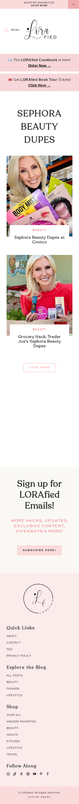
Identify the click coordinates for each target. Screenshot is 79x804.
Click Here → (39, 85)
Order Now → (39, 66)
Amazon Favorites (21, 721)
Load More (39, 367)
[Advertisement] (39, 427)
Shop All (14, 715)
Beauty (39, 230)
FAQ (9, 649)
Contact (14, 642)
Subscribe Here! (39, 550)
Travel (12, 754)
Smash (46, 797)
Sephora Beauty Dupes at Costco (39, 239)
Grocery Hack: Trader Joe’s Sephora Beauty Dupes (39, 341)
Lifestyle (14, 695)
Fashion (13, 688)
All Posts (15, 675)
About (12, 636)
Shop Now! (39, 6)
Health (12, 734)
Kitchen (13, 741)
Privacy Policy (19, 655)
